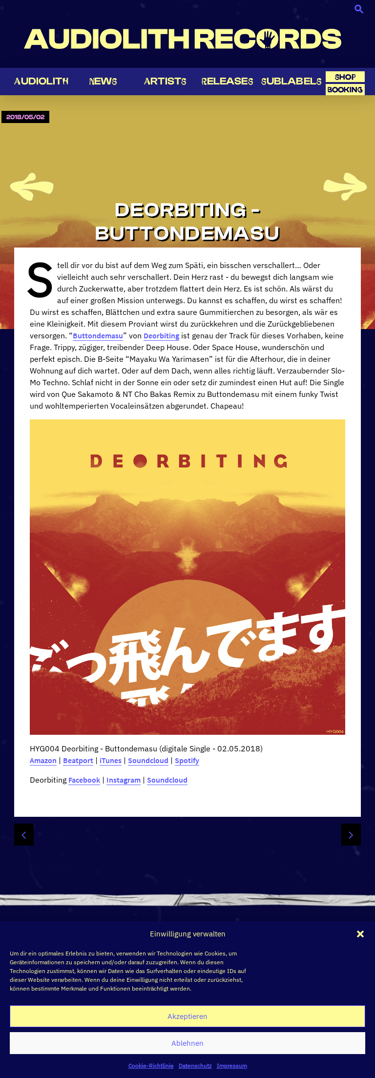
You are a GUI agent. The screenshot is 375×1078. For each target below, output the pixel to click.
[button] (360, 934)
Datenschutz (195, 1065)
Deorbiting (161, 335)
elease (227, 81)
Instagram (123, 780)
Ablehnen (187, 1043)
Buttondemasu (98, 335)
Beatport (78, 760)
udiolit (41, 81)
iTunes (111, 760)
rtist (165, 81)
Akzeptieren (187, 1016)
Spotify (187, 760)
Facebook (84, 780)
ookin (345, 89)
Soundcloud (148, 760)
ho (345, 77)
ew (103, 81)
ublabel (291, 81)
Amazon (43, 760)
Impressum (232, 1065)
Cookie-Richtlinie (151, 1065)
